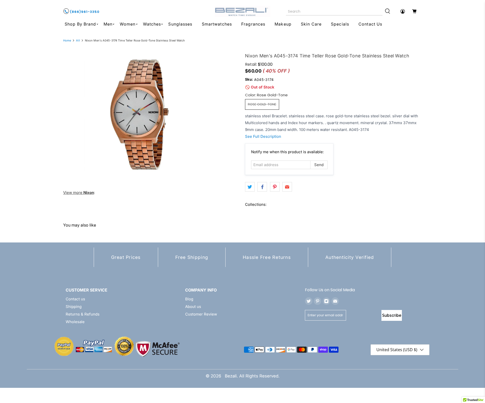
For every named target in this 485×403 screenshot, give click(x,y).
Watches (152, 24)
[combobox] (334, 11)
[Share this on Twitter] (250, 187)
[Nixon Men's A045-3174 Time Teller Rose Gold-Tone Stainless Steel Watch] (138, 115)
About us (193, 306)
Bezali (231, 375)
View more (78, 192)
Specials (340, 24)
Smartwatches (217, 24)
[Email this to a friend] (287, 187)
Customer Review (201, 314)
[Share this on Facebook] (262, 187)
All (78, 40)
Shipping (74, 306)
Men (108, 24)
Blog (189, 299)
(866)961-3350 (84, 11)
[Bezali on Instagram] (326, 301)
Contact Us (370, 24)
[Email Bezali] (335, 301)
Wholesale (75, 321)
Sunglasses (180, 24)
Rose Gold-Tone (262, 104)
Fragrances (253, 24)
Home (67, 40)
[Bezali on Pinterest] (317, 301)
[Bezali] (242, 11)
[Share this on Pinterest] (275, 187)
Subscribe (391, 315)
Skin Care (311, 24)
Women (128, 24)
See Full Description (263, 136)
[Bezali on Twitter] (308, 301)
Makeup (283, 24)
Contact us (75, 299)
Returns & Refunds (83, 314)
